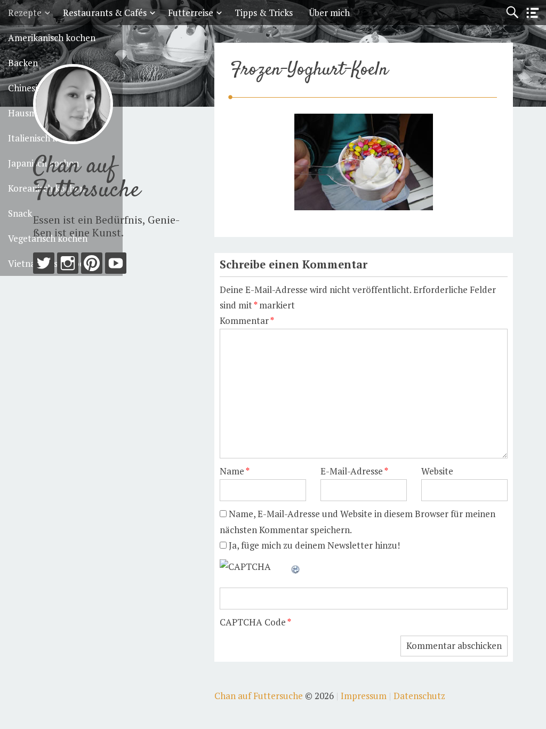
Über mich (329, 12)
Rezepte (25, 12)
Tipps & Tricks (264, 12)
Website (437, 471)
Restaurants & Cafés (105, 12)
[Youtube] (115, 265)
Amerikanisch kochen (51, 37)
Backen (23, 63)
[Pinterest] (91, 265)
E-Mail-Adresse (354, 471)
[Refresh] (296, 566)
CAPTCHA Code (253, 622)
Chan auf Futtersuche (86, 178)
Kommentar (247, 320)
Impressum (364, 696)
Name (235, 471)
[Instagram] (67, 265)
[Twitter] (43, 265)
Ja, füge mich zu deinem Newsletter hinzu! (313, 545)
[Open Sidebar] (532, 13)
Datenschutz (419, 696)
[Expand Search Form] (512, 12)
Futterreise (190, 12)
